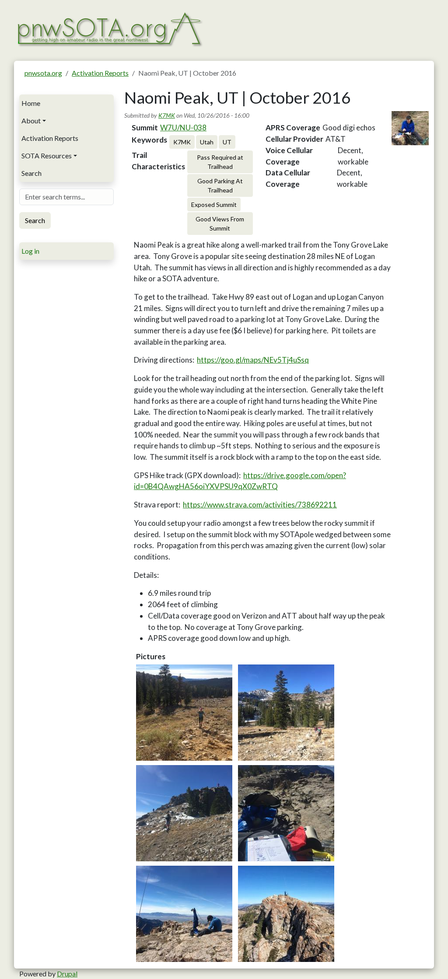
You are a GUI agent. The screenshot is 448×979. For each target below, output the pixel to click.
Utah (207, 142)
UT (227, 142)
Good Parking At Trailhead (220, 185)
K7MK (166, 115)
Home (30, 103)
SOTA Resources (46, 155)
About (31, 120)
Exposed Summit (214, 204)
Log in (30, 251)
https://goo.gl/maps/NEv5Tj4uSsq (253, 359)
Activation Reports (100, 73)
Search (31, 173)
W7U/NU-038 (183, 127)
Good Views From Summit (220, 223)
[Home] (109, 28)
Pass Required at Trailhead (220, 162)
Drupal (67, 973)
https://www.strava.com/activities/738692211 (260, 504)
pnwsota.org (43, 73)
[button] (184, 712)
